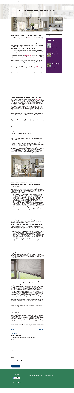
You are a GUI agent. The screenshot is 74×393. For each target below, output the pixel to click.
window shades (37, 99)
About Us (32, 1)
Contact (39, 1)
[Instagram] (15, 383)
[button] (43, 2)
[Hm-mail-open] (20, 383)
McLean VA (30, 37)
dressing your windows (21, 188)
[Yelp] (18, 383)
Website (12, 357)
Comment (13, 339)
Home (29, 1)
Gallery (36, 1)
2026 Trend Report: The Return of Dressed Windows (56, 64)
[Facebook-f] (13, 383)
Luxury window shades (28, 55)
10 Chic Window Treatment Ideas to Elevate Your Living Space (56, 44)
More (43, 1)
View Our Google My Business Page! (18, 380)
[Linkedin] (17, 383)
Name (12, 350)
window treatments (38, 130)
